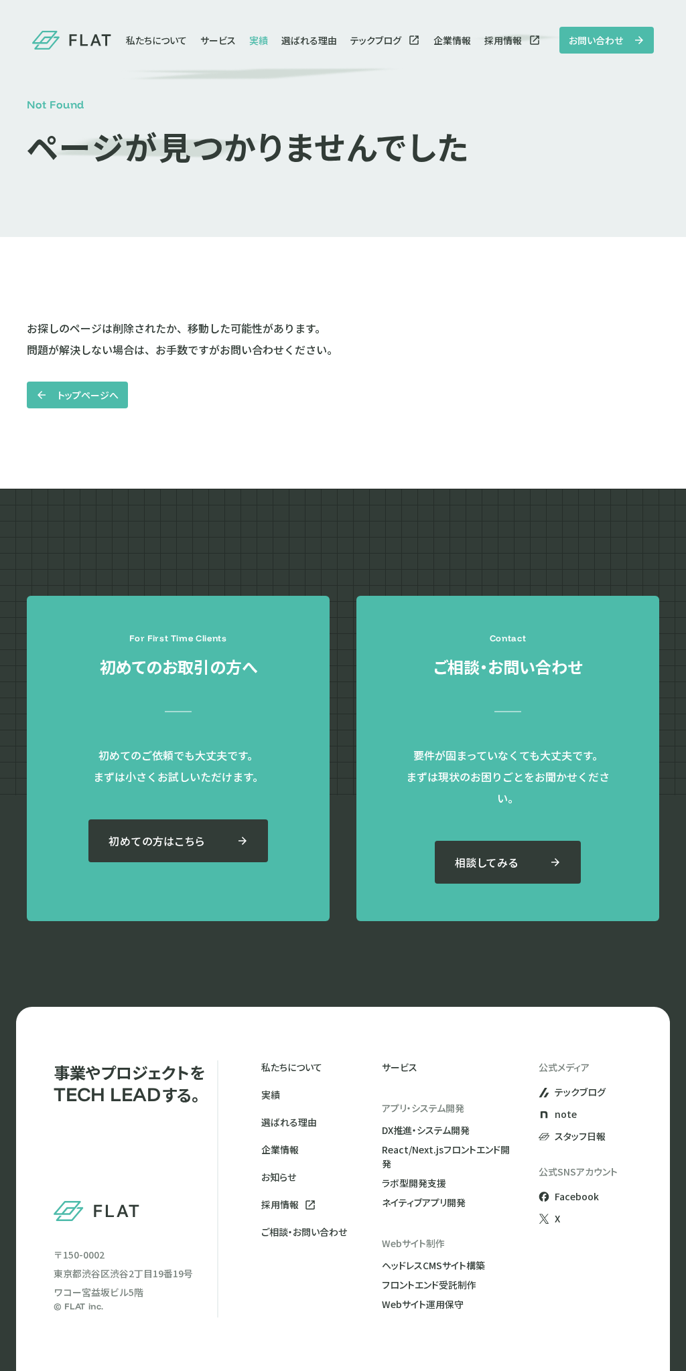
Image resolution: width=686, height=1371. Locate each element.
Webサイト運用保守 (423, 1304)
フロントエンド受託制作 (429, 1284)
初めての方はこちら (156, 841)
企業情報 (452, 40)
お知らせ (278, 1177)
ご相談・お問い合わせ (304, 1231)
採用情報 (503, 40)
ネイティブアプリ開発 (424, 1202)
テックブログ (375, 40)
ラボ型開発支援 (414, 1183)
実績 (258, 40)
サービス (218, 40)
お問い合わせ (596, 40)
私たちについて (156, 40)
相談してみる (487, 862)
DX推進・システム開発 (426, 1130)
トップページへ (88, 395)
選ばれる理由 (309, 40)
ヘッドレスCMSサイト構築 (433, 1265)
